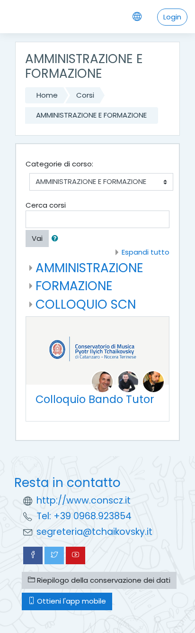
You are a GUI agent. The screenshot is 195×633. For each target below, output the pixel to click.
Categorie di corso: (59, 164)
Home (47, 95)
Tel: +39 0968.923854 (84, 516)
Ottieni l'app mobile (70, 601)
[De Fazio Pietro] (102, 381)
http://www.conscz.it (83, 500)
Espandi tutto (145, 252)
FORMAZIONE (74, 285)
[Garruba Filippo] (153, 381)
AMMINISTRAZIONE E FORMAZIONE (91, 115)
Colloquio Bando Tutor (94, 399)
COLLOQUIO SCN (85, 304)
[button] (57, 239)
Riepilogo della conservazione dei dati (102, 580)
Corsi (85, 95)
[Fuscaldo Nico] (127, 381)
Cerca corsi (46, 205)
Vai (37, 238)
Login (172, 17)
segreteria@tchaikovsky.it (94, 531)
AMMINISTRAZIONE (89, 267)
